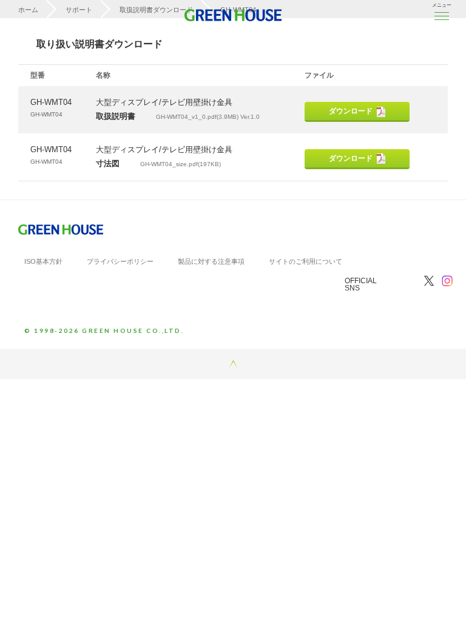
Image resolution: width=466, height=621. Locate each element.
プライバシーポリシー (120, 261)
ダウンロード (351, 111)
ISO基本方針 (43, 261)
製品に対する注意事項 (211, 261)
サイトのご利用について (305, 261)
